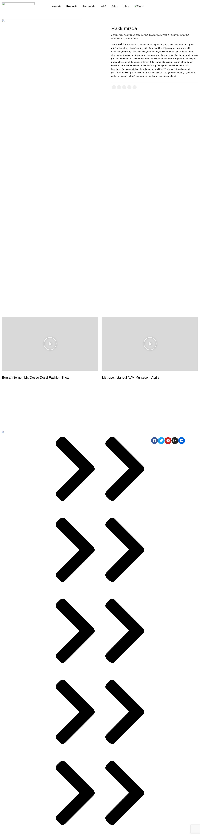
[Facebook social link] (163, 6)
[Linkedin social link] (129, 87)
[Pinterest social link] (124, 87)
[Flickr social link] (176, 6)
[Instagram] (174, 440)
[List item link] (25, 453)
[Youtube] (168, 440)
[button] (50, 344)
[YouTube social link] (172, 6)
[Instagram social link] (169, 6)
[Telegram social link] (135, 87)
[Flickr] (181, 440)
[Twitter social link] (166, 6)
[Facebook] (154, 440)
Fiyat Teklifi (189, 6)
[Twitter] (161, 440)
